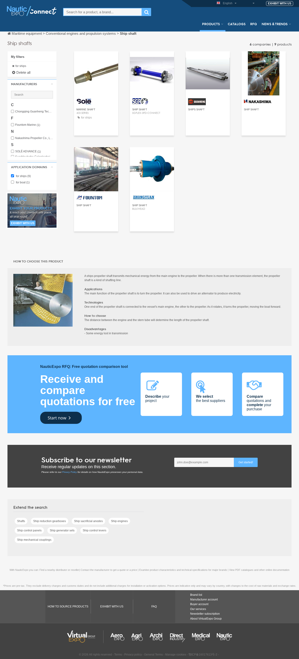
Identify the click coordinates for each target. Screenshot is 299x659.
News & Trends (275, 24)
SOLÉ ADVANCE (28, 151)
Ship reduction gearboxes (49, 521)
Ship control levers (94, 530)
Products (211, 24)
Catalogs (237, 24)
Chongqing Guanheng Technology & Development (34, 111)
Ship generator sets (62, 530)
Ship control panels (29, 530)
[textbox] (102, 12)
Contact (96, 59)
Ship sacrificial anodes (88, 521)
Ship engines (119, 521)
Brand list (196, 594)
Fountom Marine (27, 125)
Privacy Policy (69, 472)
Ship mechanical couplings (34, 539)
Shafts (21, 521)
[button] (32, 84)
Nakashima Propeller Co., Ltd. (34, 138)
